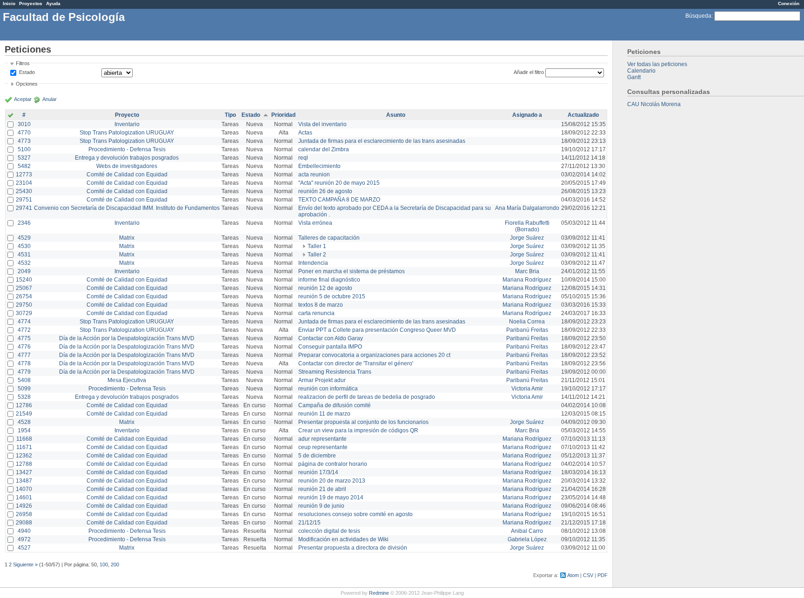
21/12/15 (309, 522)
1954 (24, 430)
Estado (27, 72)
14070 (24, 489)
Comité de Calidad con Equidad (127, 174)
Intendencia (313, 263)
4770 (24, 132)
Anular (49, 99)
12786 (24, 405)
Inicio (9, 3)
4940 (24, 531)
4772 (24, 330)
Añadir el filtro (529, 72)
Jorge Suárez (527, 238)
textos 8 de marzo (320, 305)
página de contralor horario (332, 464)
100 (104, 564)
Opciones (27, 84)
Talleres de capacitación (329, 238)
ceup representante (323, 447)
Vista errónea (315, 223)
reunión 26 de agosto (325, 191)
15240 (24, 279)
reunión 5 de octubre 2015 (331, 296)
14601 (24, 497)
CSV (588, 575)
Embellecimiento (319, 166)
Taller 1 (317, 246)
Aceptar (23, 99)
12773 (24, 174)
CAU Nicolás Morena (654, 104)
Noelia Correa (527, 321)
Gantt (634, 77)
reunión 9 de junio (321, 506)
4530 (24, 246)
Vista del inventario (322, 124)
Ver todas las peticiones (657, 64)
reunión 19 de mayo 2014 (330, 497)
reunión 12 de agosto (325, 288)
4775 (24, 338)
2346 (24, 223)
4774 (24, 321)
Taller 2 (317, 254)
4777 (24, 355)
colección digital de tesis (329, 531)
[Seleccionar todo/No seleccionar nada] (10, 116)
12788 (24, 464)
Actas (305, 132)
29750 (24, 305)
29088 (24, 522)
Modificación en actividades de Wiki (343, 539)
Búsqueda (698, 16)
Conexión (788, 3)
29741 (24, 208)
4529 (24, 238)
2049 (24, 271)
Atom (573, 575)
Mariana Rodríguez (526, 279)
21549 (24, 413)
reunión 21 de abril (322, 489)
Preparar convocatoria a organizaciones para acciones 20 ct (374, 355)
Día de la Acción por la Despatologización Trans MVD (126, 338)
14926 (24, 506)
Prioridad (283, 115)
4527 (24, 547)
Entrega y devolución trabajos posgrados (127, 158)
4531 (24, 254)
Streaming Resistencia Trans (334, 372)
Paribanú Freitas (527, 330)
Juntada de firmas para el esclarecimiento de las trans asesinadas (381, 141)
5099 (24, 388)
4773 (24, 141)
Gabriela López (527, 539)
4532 (24, 263)
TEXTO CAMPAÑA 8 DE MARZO (339, 199)
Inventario (127, 124)
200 (115, 564)
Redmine (379, 593)
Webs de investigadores (126, 166)
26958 (24, 514)
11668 (24, 439)
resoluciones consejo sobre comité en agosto (355, 514)
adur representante (322, 439)
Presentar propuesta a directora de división (352, 547)
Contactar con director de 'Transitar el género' (355, 363)
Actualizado (583, 115)
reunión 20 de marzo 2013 (331, 480)
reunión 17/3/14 (318, 472)
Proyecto (127, 115)
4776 (24, 346)
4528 (24, 422)
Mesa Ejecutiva (126, 380)
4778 (24, 363)
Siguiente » (25, 564)
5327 (24, 158)
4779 (24, 372)
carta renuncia (316, 313)
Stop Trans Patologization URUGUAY (127, 132)
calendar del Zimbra (323, 149)
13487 (24, 480)
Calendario (641, 70)
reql (303, 158)
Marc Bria (527, 271)
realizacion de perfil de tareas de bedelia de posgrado (366, 397)
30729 (24, 313)
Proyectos (30, 3)
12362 (24, 455)
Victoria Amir (527, 388)
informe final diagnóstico (329, 279)
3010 (24, 124)
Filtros (23, 63)
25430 (24, 191)
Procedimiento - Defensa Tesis (127, 149)
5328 (24, 397)
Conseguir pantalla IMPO (330, 346)
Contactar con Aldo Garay (330, 338)
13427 (24, 472)
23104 (24, 183)
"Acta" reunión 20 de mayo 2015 (339, 183)
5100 (24, 149)
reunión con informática (328, 388)
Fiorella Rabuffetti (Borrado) (527, 226)
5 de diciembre (317, 455)
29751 (24, 199)
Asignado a (527, 115)
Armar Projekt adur (322, 380)
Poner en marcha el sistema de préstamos (351, 271)
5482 (24, 166)
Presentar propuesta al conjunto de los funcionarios (363, 422)
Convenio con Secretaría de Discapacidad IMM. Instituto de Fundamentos (127, 208)
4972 (24, 539)
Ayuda (53, 3)
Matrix (126, 238)
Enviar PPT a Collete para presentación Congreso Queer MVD (377, 330)
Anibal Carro (527, 531)
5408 (24, 380)
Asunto (395, 115)
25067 (24, 288)
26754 (24, 296)
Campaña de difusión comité (334, 405)
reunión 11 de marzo (324, 413)
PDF (602, 575)
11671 (24, 447)
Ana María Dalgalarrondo (527, 208)
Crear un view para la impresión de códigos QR (358, 430)
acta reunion (314, 174)
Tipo (230, 115)
